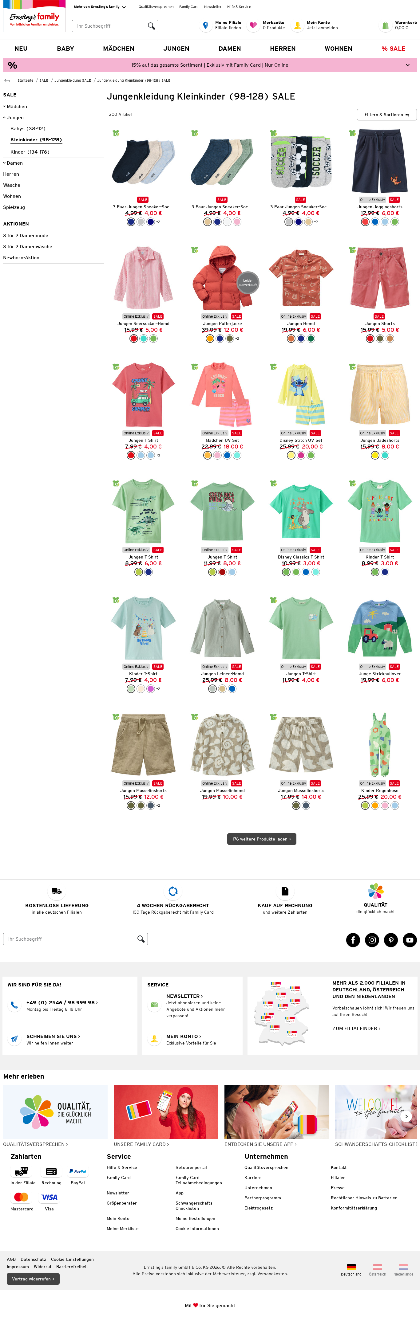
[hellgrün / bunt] (365, 805)
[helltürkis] (315, 572)
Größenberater (122, 1203)
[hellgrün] (138, 572)
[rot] (370, 338)
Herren (283, 48)
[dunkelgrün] (311, 338)
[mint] (131, 688)
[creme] (141, 688)
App (180, 1192)
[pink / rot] (301, 455)
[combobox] (108, 26)
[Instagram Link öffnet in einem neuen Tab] (372, 940)
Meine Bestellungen (195, 1218)
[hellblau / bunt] (394, 805)
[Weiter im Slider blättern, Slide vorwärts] (406, 1116)
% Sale (394, 48)
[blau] (306, 572)
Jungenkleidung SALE (72, 80)
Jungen (176, 48)
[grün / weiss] (153, 338)
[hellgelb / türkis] (291, 455)
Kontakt (339, 1167)
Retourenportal (191, 1167)
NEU (21, 48)
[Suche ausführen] (152, 26)
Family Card (189, 6)
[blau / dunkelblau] (375, 222)
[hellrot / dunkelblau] (365, 222)
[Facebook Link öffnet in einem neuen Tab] (353, 940)
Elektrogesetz (258, 1207)
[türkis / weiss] (143, 338)
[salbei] (212, 688)
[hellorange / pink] (207, 455)
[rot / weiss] (133, 338)
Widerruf (42, 1266)
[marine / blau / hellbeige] (150, 222)
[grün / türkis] (311, 455)
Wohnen (338, 48)
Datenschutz (33, 1259)
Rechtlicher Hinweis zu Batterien (364, 1197)
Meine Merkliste (123, 1228)
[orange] (210, 338)
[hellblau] (141, 455)
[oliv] (229, 338)
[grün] (286, 572)
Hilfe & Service (239, 6)
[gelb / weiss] (375, 455)
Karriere (253, 1177)
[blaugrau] (150, 805)
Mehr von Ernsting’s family (97, 6)
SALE (43, 80)
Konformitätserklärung (354, 1207)
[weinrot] (222, 572)
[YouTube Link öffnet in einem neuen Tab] (410, 940)
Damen (230, 48)
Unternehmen (258, 1187)
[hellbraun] (390, 338)
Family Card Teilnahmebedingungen (199, 1180)
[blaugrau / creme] (306, 805)
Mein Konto (118, 1218)
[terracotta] (291, 338)
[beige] (222, 688)
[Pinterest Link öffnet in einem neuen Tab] (391, 940)
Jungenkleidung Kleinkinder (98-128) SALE (133, 80)
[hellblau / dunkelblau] (385, 222)
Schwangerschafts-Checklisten (195, 1206)
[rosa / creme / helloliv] (237, 222)
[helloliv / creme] (296, 805)
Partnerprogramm (262, 1197)
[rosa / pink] (217, 455)
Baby (65, 48)
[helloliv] (131, 805)
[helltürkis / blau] (237, 455)
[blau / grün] (227, 455)
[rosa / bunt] (385, 805)
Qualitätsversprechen (156, 6)
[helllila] (150, 688)
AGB (11, 1259)
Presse (338, 1187)
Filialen (338, 1177)
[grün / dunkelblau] (394, 222)
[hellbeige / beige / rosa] (308, 222)
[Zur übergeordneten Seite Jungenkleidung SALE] (7, 79)
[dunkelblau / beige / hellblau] (131, 222)
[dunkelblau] (217, 222)
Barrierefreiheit (72, 1266)
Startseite (25, 80)
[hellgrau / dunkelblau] (141, 222)
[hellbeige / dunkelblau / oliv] (207, 222)
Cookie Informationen (197, 1228)
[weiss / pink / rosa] (227, 222)
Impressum (18, 1266)
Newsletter (213, 6)
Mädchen (118, 48)
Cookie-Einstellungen (72, 1259)
